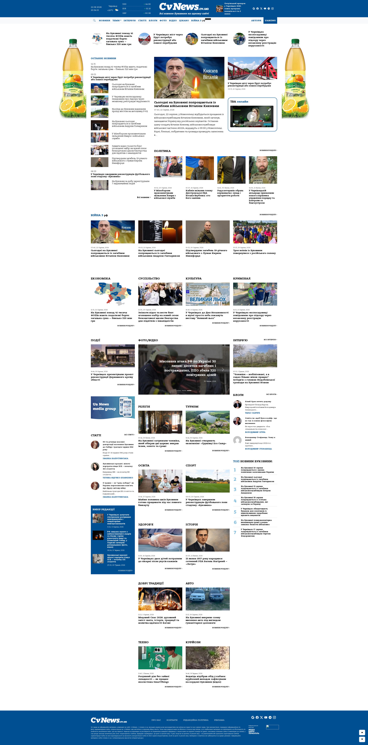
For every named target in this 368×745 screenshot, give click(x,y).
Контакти (172, 720)
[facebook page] (257, 8)
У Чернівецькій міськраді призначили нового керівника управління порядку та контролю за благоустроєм (262, 196)
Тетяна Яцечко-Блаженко (118, 478)
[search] (94, 20)
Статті (142, 20)
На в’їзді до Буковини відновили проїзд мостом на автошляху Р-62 (130, 110)
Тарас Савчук (252, 413)
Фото (163, 20)
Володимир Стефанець (258, 449)
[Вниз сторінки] (362, 739)
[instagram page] (272, 8)
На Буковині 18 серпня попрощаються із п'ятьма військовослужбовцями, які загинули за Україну (254, 500)
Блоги (153, 20)
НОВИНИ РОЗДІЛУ (268, 150)
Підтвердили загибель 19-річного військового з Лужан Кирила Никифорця (129, 160)
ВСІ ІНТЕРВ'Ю (270, 340)
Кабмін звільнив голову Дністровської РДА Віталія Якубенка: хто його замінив (199, 194)
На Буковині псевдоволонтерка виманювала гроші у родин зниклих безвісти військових (256, 522)
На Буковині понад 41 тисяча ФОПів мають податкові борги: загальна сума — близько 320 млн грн (119, 68)
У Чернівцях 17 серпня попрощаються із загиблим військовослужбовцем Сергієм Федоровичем (256, 532)
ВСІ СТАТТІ (129, 435)
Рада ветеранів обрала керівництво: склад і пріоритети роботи (230, 193)
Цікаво (184, 20)
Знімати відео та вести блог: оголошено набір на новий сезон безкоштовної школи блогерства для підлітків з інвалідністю (129, 149)
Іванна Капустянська (115, 458)
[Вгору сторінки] (362, 732)
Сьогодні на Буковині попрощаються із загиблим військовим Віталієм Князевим (128, 86)
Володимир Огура (255, 432)
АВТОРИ (256, 20)
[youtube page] (265, 8)
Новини (104, 20)
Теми (116, 20)
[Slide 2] (184, 390)
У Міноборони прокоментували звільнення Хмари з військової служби (129, 136)
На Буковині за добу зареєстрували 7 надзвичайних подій (130, 182)
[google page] (254, 8)
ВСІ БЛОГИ (271, 394)
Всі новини (144, 197)
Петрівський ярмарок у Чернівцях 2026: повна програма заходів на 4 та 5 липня (235, 8)
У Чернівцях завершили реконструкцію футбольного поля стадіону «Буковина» (120, 175)
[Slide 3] (189, 390)
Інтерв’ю (130, 20)
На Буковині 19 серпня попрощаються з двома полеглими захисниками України (257, 470)
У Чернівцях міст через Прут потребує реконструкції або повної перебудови (121, 78)
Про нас (156, 720)
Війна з (201, 20)
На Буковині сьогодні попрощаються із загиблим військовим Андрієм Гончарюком (129, 123)
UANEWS (270, 20)
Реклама (219, 720)
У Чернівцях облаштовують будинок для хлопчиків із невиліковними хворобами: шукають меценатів (254, 512)
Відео (173, 20)
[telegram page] (269, 8)
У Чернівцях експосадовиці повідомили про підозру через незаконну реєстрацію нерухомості (131, 99)
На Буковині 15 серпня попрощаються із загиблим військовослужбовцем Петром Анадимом (256, 489)
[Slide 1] (179, 390)
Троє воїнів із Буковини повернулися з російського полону (254, 251)
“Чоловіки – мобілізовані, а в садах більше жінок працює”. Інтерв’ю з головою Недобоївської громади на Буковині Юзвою (254, 378)
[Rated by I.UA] (272, 727)
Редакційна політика (195, 720)
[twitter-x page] (261, 8)
